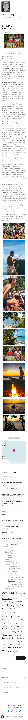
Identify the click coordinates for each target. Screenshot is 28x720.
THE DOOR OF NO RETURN (10, 544)
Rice (24, 635)
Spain (17, 638)
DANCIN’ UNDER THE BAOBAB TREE (12, 538)
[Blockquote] (14, 687)
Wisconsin (7, 650)
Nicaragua (10, 629)
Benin (3, 595)
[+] (18, 687)
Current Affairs (9, 550)
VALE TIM (22, 667)
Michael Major (9, 15)
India (4, 623)
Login (24, 677)
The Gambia (15, 641)
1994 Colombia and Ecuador (15, 570)
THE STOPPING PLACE (8, 476)
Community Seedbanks (19, 595)
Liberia (3, 626)
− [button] (4, 445)
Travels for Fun (8, 564)
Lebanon (20, 623)
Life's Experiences (10, 626)
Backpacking (20, 593)
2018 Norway (11, 581)
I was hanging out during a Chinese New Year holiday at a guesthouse (13, 68)
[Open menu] (2, 20)
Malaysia (10, 438)
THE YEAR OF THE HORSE (9, 488)
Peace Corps (4, 631)
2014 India (10, 573)
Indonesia (9, 623)
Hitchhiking (12, 620)
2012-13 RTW (11, 572)
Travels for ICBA (9, 588)
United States (11, 644)
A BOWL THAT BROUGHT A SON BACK (13, 509)
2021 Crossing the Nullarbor (15, 584)
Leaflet (7, 463)
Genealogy (7, 553)
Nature (5, 628)
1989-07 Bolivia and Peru (14, 568)
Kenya (16, 623)
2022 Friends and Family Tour (15, 586)
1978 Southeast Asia (13, 566)
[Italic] (5, 687)
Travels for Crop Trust (10, 563)
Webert (10, 557)
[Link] (16, 687)
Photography (15, 631)
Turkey (22, 641)
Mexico (23, 626)
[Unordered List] (13, 687)
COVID (15, 599)
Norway (16, 629)
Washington (4, 647)
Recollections (16, 438)
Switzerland (22, 638)
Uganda (4, 644)
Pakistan (20, 628)
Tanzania (10, 642)
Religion (19, 635)
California (6, 595)
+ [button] (4, 443)
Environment (18, 601)
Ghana (14, 616)
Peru (9, 631)
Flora (22, 605)
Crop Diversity (7, 601)
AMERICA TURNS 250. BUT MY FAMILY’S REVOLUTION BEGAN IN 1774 (14, 495)
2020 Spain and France (13, 582)
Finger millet (17, 605)
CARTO (24, 463)
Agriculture (9, 592)
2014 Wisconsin (12, 575)
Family (10, 605)
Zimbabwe (15, 651)
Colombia (11, 596)
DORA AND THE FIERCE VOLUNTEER (12, 520)
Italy (12, 623)
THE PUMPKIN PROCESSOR (10, 526)
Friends (6, 612)
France (15, 608)
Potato (22, 631)
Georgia (14, 612)
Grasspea (18, 616)
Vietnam (18, 644)
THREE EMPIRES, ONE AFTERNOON (12, 482)
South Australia (8, 638)
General (7, 559)
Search (3, 655)
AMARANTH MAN (7, 532)
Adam (9, 555)
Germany (7, 616)
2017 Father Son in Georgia (14, 577)
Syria (4, 641)
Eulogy (7, 552)
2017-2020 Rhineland (13, 579)
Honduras (16, 620)
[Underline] (7, 687)
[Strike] (9, 687)
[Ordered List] (11, 687)
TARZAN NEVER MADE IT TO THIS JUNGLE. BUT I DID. (12, 502)
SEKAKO (4, 514)
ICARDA (21, 620)
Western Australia (16, 647)
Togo (19, 642)
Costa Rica (7, 598)
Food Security (7, 608)
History (5, 619)
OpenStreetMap (13, 463)
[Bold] (4, 687)
